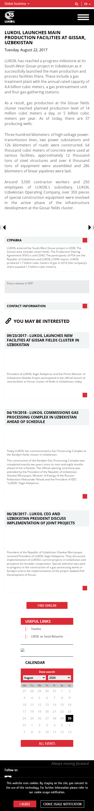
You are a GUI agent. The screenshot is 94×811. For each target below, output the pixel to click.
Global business (16, 4)
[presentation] (2, 227)
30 (69, 718)
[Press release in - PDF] (84, 289)
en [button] (86, 4)
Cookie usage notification (62, 804)
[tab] (47, 240)
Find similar (47, 606)
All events (47, 744)
